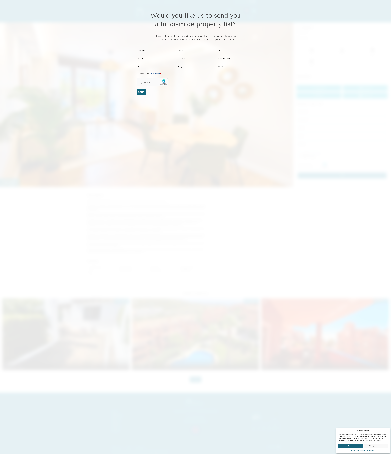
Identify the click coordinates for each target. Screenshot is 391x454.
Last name (182, 50)
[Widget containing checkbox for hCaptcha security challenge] (152, 82)
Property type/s (224, 58)
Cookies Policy (355, 450)
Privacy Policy (364, 450)
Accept (350, 446)
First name (142, 50)
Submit (141, 92)
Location (181, 58)
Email (220, 50)
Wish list (221, 66)
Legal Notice (372, 450)
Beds (140, 66)
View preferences (375, 446)
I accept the (150, 74)
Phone (141, 58)
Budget (180, 66)
